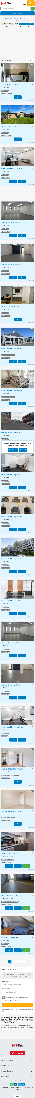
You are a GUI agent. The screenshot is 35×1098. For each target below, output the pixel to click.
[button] (32, 84)
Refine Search (17, 13)
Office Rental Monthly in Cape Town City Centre (12, 168)
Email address (6, 981)
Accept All (23, 450)
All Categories (8, 18)
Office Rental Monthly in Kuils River (12, 349)
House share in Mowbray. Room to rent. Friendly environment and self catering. (12, 937)
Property (16, 18)
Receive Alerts (17, 1005)
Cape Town (23, 18)
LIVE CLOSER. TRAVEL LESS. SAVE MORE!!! (12, 126)
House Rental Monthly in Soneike (12, 391)
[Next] (25, 961)
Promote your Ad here (27, 24)
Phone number (6, 988)
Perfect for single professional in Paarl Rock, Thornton (12, 306)
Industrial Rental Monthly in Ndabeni (12, 222)
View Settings (13, 450)
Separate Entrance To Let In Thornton (12, 895)
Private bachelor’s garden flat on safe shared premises (12, 84)
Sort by (29, 60)
